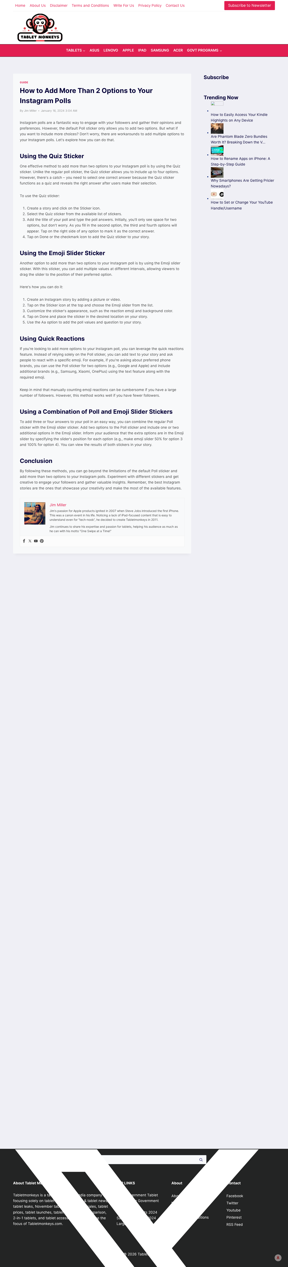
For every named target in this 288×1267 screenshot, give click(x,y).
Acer (178, 50)
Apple (128, 50)
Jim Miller (30, 110)
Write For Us (123, 5)
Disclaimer (58, 5)
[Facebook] (24, 541)
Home (20, 5)
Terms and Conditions (90, 5)
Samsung (160, 50)
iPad (142, 50)
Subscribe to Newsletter (249, 5)
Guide (24, 82)
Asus (94, 50)
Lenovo (111, 50)
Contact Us (175, 5)
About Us (38, 5)
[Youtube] (36, 541)
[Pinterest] (42, 541)
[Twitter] (30, 541)
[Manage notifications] (278, 1257)
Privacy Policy (149, 5)
